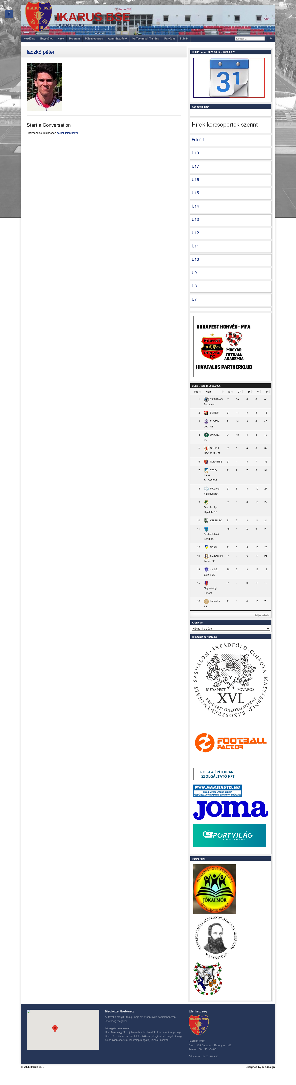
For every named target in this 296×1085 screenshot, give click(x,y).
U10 (195, 259)
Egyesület (46, 38)
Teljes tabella (262, 615)
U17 (195, 166)
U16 (195, 179)
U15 (195, 192)
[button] (55, 1029)
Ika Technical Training (145, 38)
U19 (195, 153)
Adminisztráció (117, 38)
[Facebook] (9, 14)
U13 (195, 219)
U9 (194, 272)
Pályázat (169, 38)
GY (239, 391)
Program (74, 38)
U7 (194, 299)
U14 (195, 206)
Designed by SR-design (260, 1067)
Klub (208, 391)
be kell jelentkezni (67, 133)
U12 (195, 232)
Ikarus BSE (93, 17)
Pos (196, 391)
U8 (194, 286)
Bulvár (184, 38)
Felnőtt (198, 139)
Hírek (61, 38)
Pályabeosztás (94, 38)
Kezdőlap (29, 38)
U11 (195, 246)
